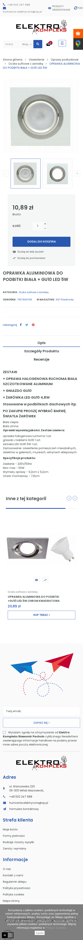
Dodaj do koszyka (41, 241)
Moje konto (10, 829)
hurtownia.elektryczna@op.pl (22, 11)
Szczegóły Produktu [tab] (41, 351)
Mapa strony (11, 901)
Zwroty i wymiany (14, 848)
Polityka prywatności (16, 888)
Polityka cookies (13, 894)
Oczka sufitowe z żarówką (33, 292)
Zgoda (40, 932)
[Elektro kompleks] (41, 27)
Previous (6, 173)
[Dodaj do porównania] (45, 579)
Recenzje (41, 359)
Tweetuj (26, 325)
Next (77, 173)
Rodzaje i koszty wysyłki (18, 842)
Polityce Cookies (56, 927)
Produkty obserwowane (61, 8)
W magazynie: (46, 299)
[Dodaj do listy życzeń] (36, 579)
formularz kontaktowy (24, 809)
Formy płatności (14, 836)
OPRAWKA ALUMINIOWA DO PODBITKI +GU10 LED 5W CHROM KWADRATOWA (34, 599)
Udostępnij (21, 325)
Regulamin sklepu (14, 882)
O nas (7, 869)
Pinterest (33, 325)
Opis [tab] (41, 342)
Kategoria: (10, 292)
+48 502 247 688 (18, 4)
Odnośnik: (9, 299)
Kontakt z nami (13, 875)
